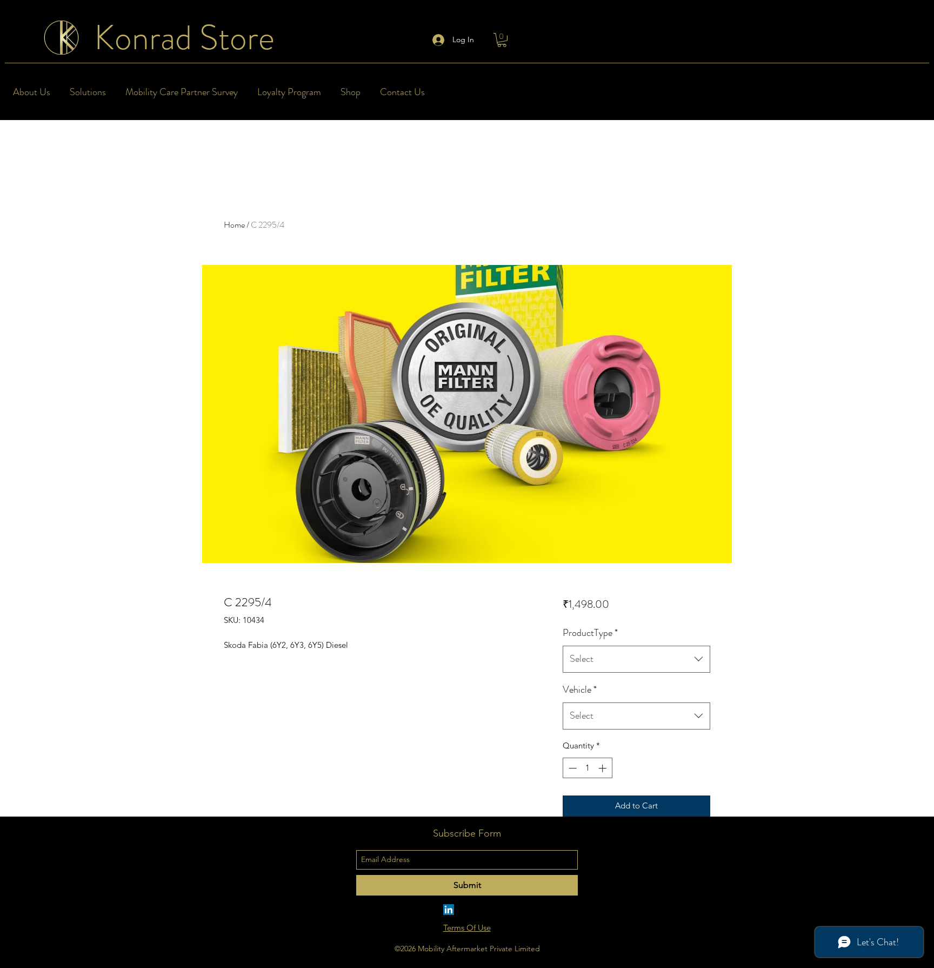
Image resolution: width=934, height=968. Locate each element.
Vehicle (580, 689)
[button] (501, 40)
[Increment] (603, 768)
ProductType (590, 633)
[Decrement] (571, 768)
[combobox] (636, 659)
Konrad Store (184, 37)
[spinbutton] (587, 768)
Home (234, 224)
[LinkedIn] (448, 909)
